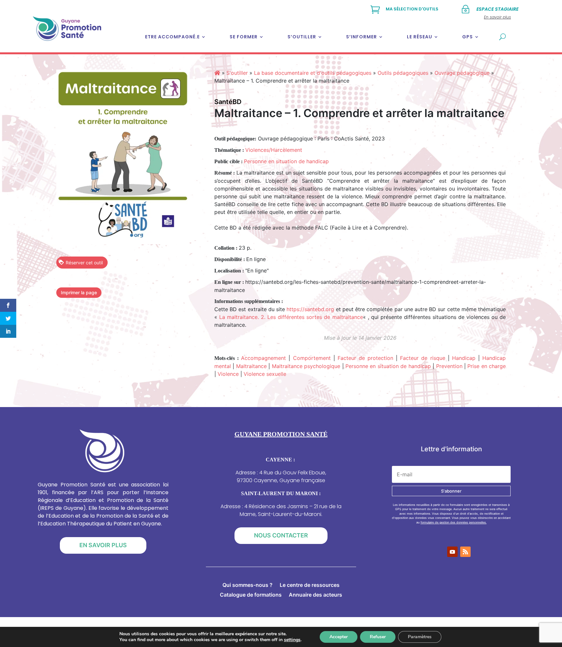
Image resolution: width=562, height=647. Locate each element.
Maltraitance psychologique (306, 366)
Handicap (463, 358)
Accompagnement (263, 358)
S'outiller (237, 73)
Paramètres (420, 637)
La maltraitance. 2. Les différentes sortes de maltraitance (291, 317)
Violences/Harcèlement (273, 150)
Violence (228, 374)
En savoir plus (103, 545)
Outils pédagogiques (403, 73)
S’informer (361, 36)
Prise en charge (486, 366)
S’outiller (302, 36)
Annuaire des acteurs (315, 595)
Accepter (338, 637)
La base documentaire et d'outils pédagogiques (312, 73)
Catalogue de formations (251, 595)
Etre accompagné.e (172, 36)
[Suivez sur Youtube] (452, 552)
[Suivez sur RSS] (465, 552)
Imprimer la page (79, 292)
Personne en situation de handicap (286, 161)
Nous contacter (281, 535)
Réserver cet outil (84, 262)
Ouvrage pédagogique (462, 73)
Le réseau (419, 36)
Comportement (312, 358)
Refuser (378, 637)
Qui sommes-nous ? (247, 585)
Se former (244, 36)
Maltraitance (251, 366)
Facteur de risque (422, 358)
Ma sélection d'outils (412, 9)
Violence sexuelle (265, 374)
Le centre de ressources (310, 585)
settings (292, 640)
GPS (467, 36)
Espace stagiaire (497, 9)
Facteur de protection (365, 358)
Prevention (449, 366)
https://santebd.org (310, 309)
